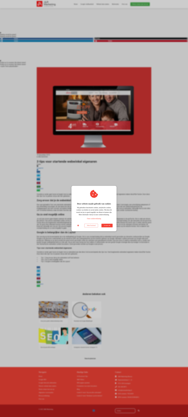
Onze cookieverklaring (94, 218)
